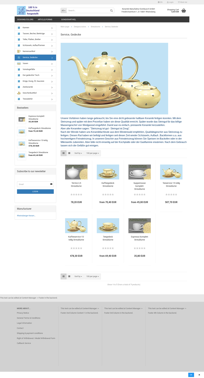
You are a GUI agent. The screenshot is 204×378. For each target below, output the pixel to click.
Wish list (183, 2)
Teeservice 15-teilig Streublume (171, 184)
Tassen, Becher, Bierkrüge (33, 33)
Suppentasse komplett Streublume (140, 186)
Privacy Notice (23, 313)
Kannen (25, 27)
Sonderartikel (68, 19)
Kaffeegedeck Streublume (108, 184)
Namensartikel (28, 51)
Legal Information (24, 323)
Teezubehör (27, 99)
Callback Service (24, 343)
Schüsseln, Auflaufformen (33, 45)
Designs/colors (25, 19)
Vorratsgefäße (28, 69)
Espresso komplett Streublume (139, 238)
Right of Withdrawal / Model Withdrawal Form (36, 338)
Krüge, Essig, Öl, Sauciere (33, 81)
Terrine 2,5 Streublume (76, 184)
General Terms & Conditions (28, 318)
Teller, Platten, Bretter (31, 39)
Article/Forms (45, 19)
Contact (20, 328)
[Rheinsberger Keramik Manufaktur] (36, 10)
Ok (191, 375)
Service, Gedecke (29, 57)
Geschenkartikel (29, 93)
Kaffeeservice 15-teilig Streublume (76, 238)
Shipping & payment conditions (30, 333)
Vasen (25, 63)
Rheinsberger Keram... (26, 216)
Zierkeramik (27, 87)
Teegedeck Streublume (108, 238)
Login (171, 2)
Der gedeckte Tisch (30, 75)
